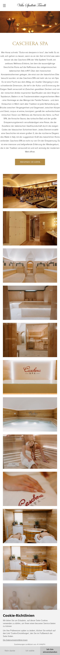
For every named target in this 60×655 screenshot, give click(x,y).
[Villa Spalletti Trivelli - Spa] (30, 191)
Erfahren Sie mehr (30, 162)
